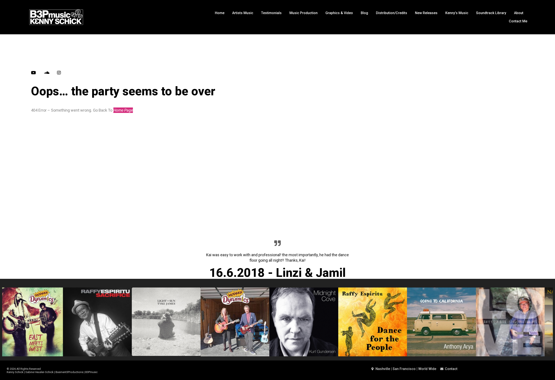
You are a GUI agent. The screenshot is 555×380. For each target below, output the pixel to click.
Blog (364, 13)
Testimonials (271, 13)
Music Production (303, 13)
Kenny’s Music (456, 13)
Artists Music (242, 13)
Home (219, 13)
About (518, 13)
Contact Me (518, 21)
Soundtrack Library (491, 13)
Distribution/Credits (391, 13)
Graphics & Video (339, 13)
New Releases (426, 13)
